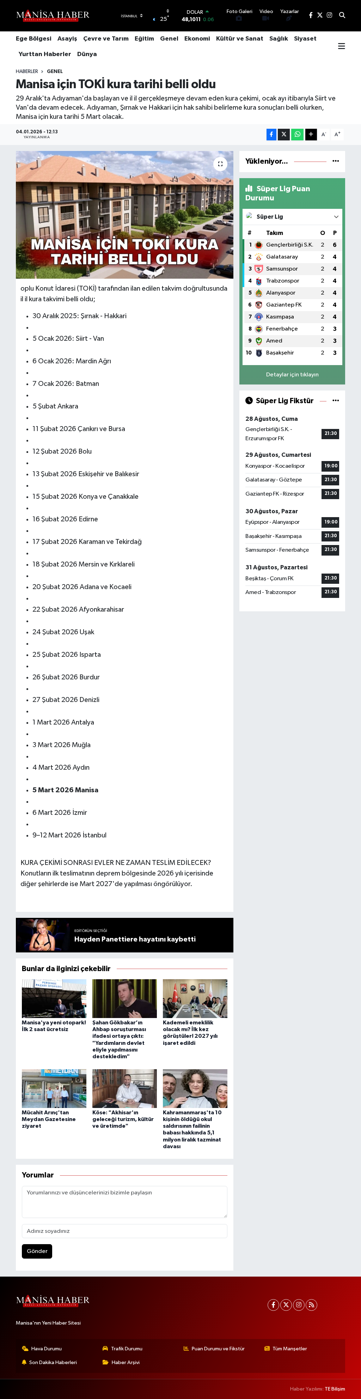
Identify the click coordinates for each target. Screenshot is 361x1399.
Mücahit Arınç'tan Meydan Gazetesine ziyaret (49, 1119)
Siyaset (305, 39)
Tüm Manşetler (290, 1348)
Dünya (87, 54)
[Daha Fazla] (311, 134)
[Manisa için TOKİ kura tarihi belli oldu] (124, 215)
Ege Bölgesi (33, 39)
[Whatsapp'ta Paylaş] (297, 134)
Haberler (27, 71)
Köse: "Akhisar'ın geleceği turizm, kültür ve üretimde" (123, 1119)
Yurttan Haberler (45, 54)
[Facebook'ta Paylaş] (271, 134)
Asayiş (67, 39)
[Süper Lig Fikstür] (335, 401)
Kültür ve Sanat (239, 39)
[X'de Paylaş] (284, 134)
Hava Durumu (46, 1348)
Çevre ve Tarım (106, 39)
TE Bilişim (335, 1389)
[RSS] (311, 1305)
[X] (286, 1305)
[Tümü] (335, 161)
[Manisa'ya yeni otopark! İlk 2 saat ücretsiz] (54, 998)
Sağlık (278, 39)
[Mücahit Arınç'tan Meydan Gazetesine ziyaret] (54, 1088)
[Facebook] (273, 1305)
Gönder (37, 1251)
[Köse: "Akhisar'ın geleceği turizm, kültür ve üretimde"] (124, 1088)
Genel (169, 39)
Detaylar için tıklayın (292, 375)
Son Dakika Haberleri (53, 1362)
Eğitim (144, 39)
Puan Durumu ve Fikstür (218, 1348)
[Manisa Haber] (53, 15)
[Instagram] (299, 1305)
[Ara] (342, 15)
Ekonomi (197, 39)
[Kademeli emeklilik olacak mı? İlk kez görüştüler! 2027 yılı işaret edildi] (195, 998)
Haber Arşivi (126, 1362)
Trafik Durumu (126, 1348)
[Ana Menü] (341, 47)
